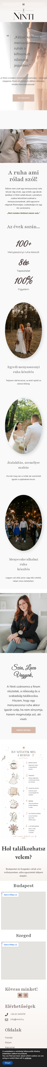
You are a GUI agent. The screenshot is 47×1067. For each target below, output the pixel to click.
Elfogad (7, 1063)
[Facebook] (20, 995)
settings (28, 1058)
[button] (23, 4)
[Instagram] (25, 995)
